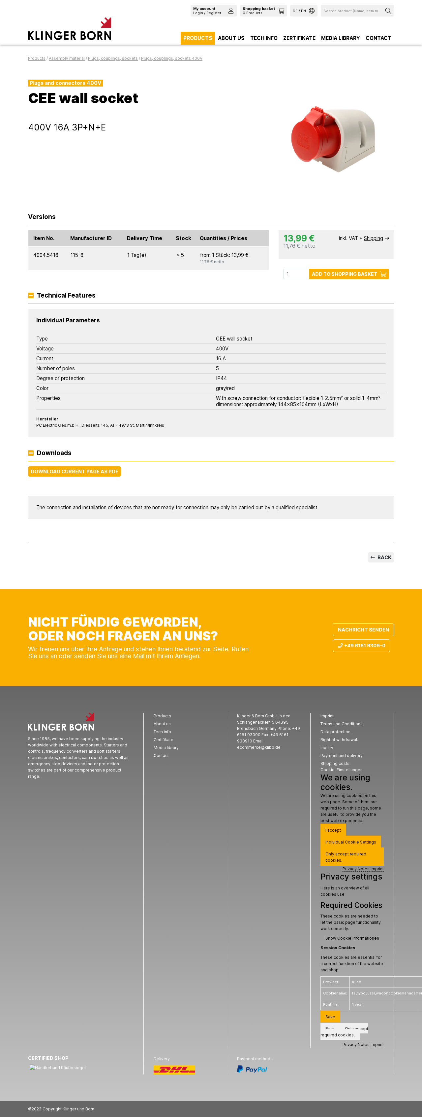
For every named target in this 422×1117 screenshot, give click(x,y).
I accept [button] (333, 830)
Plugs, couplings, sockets (113, 58)
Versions (42, 217)
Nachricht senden (363, 629)
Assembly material (67, 58)
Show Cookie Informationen (352, 938)
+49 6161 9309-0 (364, 645)
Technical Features (66, 295)
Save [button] (330, 1016)
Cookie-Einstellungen (341, 769)
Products (197, 38)
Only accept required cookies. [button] (345, 857)
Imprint (377, 868)
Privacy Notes (356, 868)
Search (389, 11)
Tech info (264, 38)
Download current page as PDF (74, 471)
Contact (378, 38)
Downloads (54, 453)
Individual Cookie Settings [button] (350, 842)
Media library (340, 38)
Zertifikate (299, 38)
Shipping (373, 238)
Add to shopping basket (344, 274)
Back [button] (330, 1028)
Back (384, 557)
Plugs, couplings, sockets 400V (171, 58)
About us (231, 38)
